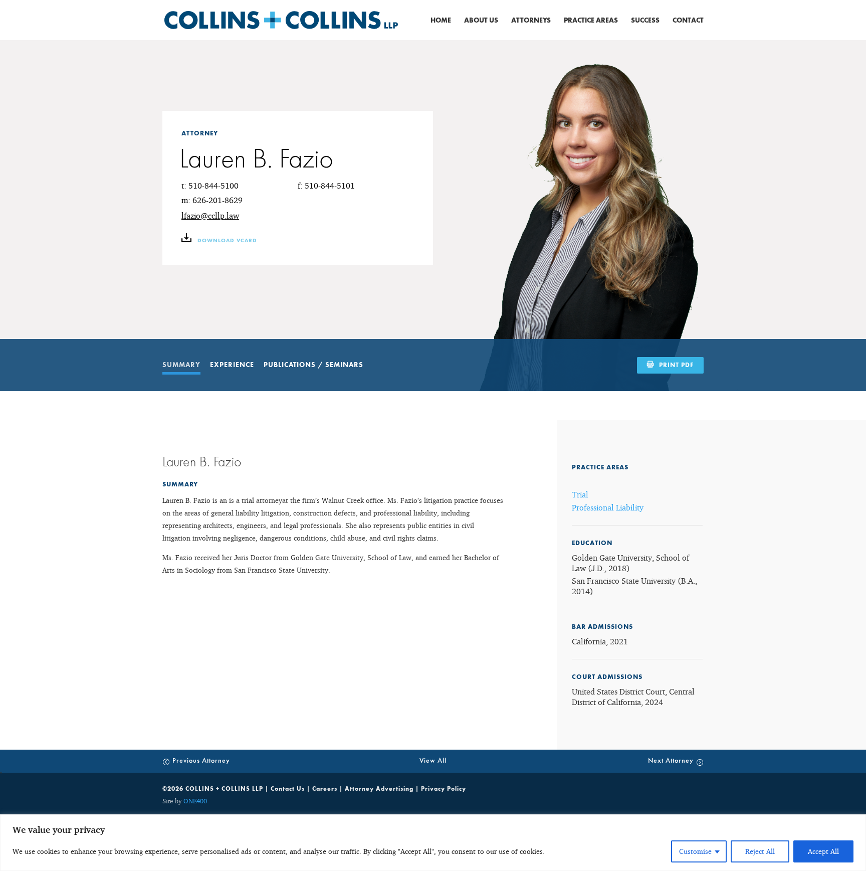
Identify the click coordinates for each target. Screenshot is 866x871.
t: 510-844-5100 (210, 186)
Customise (695, 851)
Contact (688, 21)
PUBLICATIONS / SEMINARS (313, 365)
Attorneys (531, 21)
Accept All (823, 851)
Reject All (760, 851)
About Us (481, 21)
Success (645, 21)
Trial (580, 494)
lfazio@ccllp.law (210, 216)
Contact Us (288, 789)
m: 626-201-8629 (212, 200)
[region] (433, 842)
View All (433, 760)
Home (440, 21)
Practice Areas (591, 21)
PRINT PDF (676, 365)
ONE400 (195, 801)
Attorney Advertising (379, 789)
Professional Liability (607, 507)
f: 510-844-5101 (326, 186)
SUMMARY (181, 365)
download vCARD (226, 241)
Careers (324, 789)
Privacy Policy (443, 789)
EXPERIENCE (232, 365)
